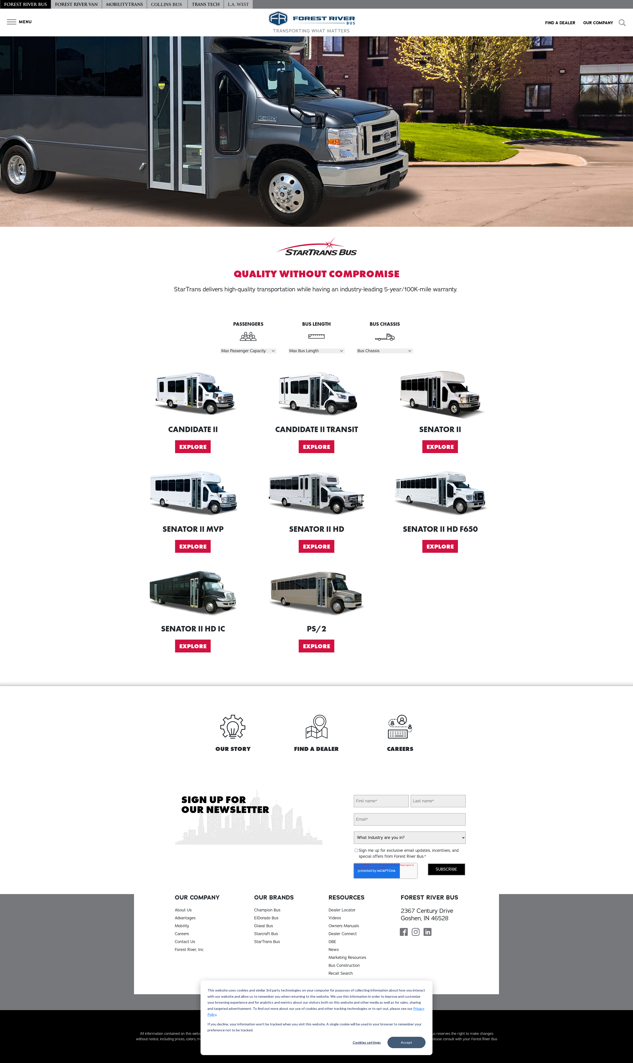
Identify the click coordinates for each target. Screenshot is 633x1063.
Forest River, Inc (189, 949)
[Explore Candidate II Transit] (316, 393)
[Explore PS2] (316, 592)
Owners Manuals (344, 926)
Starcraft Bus (266, 934)
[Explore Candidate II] (193, 393)
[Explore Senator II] (440, 393)
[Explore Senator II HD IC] (193, 592)
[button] (18, 22)
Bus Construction (344, 965)
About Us (183, 910)
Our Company (598, 22)
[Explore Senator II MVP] (193, 493)
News (334, 949)
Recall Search (341, 973)
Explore (192, 447)
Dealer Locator (342, 910)
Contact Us (185, 942)
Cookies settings (367, 1042)
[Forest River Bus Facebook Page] (404, 932)
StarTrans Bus (267, 942)
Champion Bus (267, 910)
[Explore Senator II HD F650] (440, 493)
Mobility (182, 926)
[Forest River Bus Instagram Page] (416, 932)
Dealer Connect (343, 934)
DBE (332, 942)
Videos (335, 918)
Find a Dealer (560, 22)
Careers (182, 934)
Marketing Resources (347, 957)
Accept (406, 1042)
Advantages (185, 918)
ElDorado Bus (266, 918)
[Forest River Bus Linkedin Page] (427, 932)
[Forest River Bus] (25, 4)
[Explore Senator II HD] (316, 493)
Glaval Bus (263, 926)
